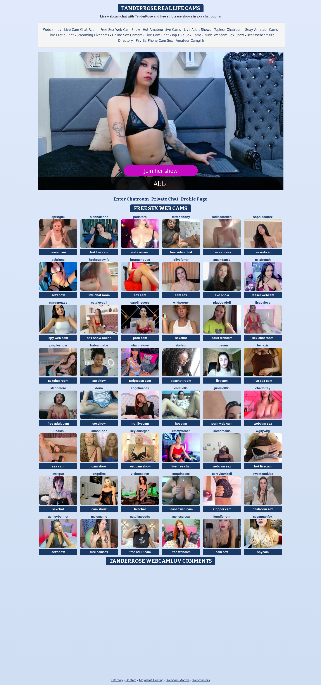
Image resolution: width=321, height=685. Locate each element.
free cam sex (221, 252)
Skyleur (181, 345)
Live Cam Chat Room (81, 30)
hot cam (181, 423)
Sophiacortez (263, 216)
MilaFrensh (263, 259)
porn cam (140, 338)
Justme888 (222, 388)
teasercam (58, 252)
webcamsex (140, 252)
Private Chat (164, 199)
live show (222, 295)
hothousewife (99, 259)
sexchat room (58, 380)
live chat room (99, 295)
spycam (263, 552)
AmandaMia (221, 259)
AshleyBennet (58, 516)
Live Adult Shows (197, 30)
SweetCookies (263, 473)
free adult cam (58, 423)
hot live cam (99, 252)
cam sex (181, 295)
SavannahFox (263, 516)
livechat (140, 509)
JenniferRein (221, 516)
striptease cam (140, 380)
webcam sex (263, 423)
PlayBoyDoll (222, 302)
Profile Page (194, 199)
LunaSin (58, 431)
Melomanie (99, 516)
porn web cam (221, 423)
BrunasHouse (140, 259)
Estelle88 (181, 388)
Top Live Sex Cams (187, 35)
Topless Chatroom (228, 30)
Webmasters (201, 680)
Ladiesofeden (222, 216)
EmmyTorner (181, 431)
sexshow (58, 295)
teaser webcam (263, 295)
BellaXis (263, 345)
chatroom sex (263, 509)
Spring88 (58, 216)
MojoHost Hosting (151, 680)
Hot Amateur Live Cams (162, 30)
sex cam (140, 295)
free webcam (263, 252)
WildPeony (181, 302)
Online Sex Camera (127, 35)
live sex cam (263, 380)
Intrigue (58, 473)
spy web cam (58, 338)
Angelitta (99, 473)
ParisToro (140, 216)
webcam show (140, 466)
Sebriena (58, 259)
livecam (222, 380)
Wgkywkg (263, 431)
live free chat (181, 466)
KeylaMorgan (140, 431)
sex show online (99, 338)
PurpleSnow (58, 345)
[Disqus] (160, 621)
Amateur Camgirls (190, 40)
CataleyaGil (99, 302)
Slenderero (58, 388)
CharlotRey (262, 388)
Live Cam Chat (157, 35)
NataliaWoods (140, 516)
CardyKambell (222, 473)
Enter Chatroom (131, 199)
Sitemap (117, 680)
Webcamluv (52, 30)
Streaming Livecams (93, 35)
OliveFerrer (180, 259)
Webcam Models (178, 680)
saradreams (222, 431)
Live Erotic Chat (61, 35)
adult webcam (222, 338)
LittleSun (222, 345)
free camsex (99, 552)
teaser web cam (181, 509)
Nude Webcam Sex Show (224, 35)
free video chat (181, 252)
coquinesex (181, 473)
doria (99, 388)
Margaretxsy (58, 302)
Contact (131, 680)
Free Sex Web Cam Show (120, 30)
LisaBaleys (262, 302)
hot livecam (140, 423)
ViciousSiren (140, 473)
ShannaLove (140, 345)
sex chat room (262, 338)
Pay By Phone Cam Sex (154, 40)
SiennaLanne (99, 216)
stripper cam (222, 509)
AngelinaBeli (140, 388)
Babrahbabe (99, 345)
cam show (99, 466)
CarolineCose (140, 302)
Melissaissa (181, 516)
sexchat (181, 338)
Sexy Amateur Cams (261, 30)
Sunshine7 (99, 431)
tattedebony (181, 216)
